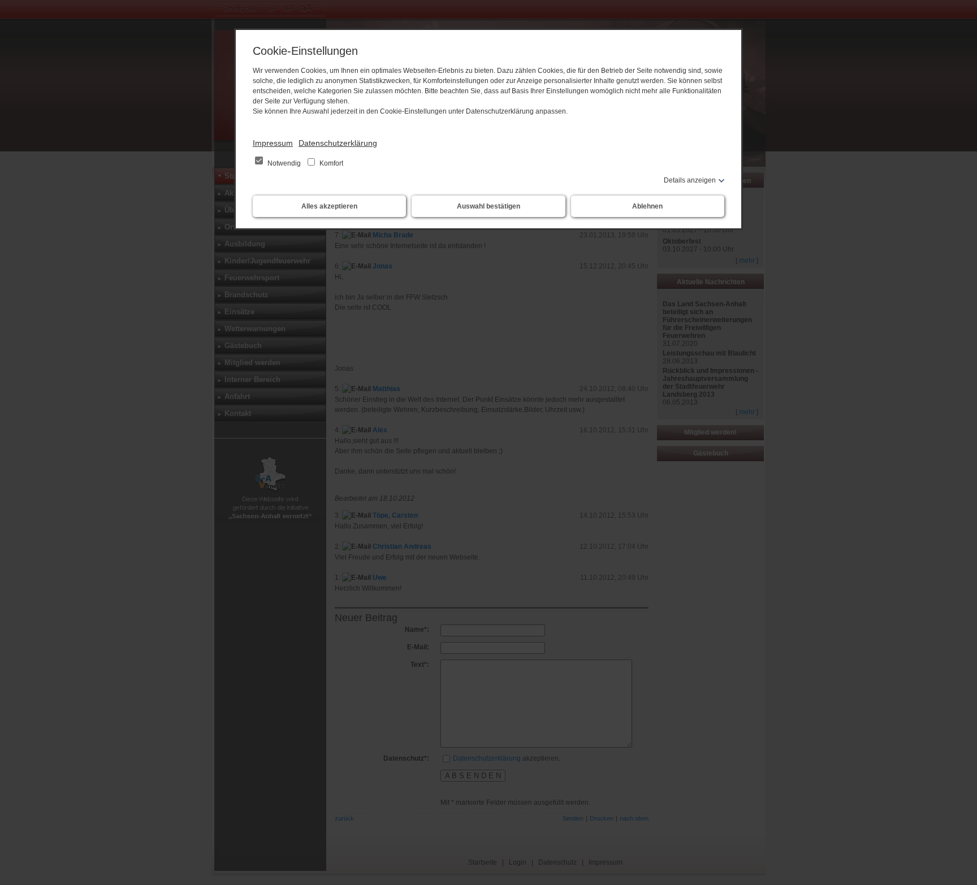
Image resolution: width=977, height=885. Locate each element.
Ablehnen (647, 206)
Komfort (330, 163)
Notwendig (284, 163)
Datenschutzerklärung (338, 143)
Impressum (273, 143)
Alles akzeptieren (329, 206)
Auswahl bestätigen (488, 206)
